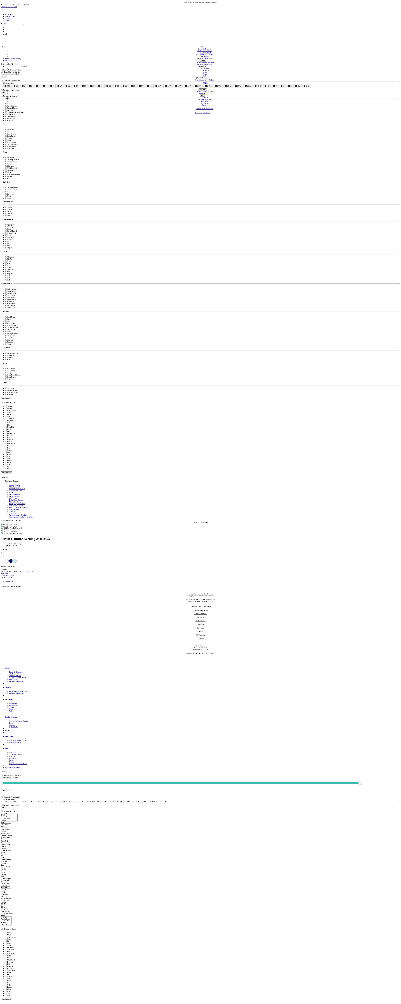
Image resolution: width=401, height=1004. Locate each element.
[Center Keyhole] (7, 837)
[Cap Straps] (6, 917)
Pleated (9, 172)
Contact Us (200, 631)
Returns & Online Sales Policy (200, 607)
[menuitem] (202, 14)
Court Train (11, 295)
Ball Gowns (11, 130)
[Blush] (7, 561)
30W (239, 86)
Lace (8, 241)
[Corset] (7, 839)
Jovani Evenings (14, 496)
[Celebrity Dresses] (7, 835)
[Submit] (24, 24)
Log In (7, 20)
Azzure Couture (14, 485)
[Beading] (5, 863)
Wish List (200, 638)
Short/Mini (10, 301)
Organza (10, 269)
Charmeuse (11, 257)
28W (229, 86)
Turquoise (10, 419)
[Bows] (5, 865)
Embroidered (11, 233)
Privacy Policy (200, 617)
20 (101, 86)
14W (159, 86)
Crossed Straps (12, 190)
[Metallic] (3, 854)
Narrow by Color (10, 402)
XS (268, 86)
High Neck (10, 321)
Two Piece (10, 148)
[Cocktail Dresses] (9, 819)
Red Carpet (11, 118)
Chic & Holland (14, 487)
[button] (202, 47)
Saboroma (12, 511)
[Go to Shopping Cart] (2, 9)
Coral (9, 452)
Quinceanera (11, 116)
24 (118, 86)
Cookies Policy (200, 621)
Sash (8, 246)
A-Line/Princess (12, 353)
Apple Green (11, 410)
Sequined (10, 274)
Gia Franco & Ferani (16, 491)
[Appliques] (5, 862)
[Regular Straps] (6, 919)
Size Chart (4, 573)
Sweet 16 (10, 120)
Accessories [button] (9, 699)
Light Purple (11, 433)
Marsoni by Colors (15, 502)
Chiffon (9, 259)
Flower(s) (10, 237)
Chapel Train (11, 293)
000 (8, 86)
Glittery (9, 207)
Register (7, 18)
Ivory (9, 454)
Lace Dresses (11, 134)
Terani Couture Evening (18, 515)
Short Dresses (11, 146)
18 (93, 86)
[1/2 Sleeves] (7, 908)
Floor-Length (11, 297)
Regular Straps (12, 390)
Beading (10, 227)
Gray (9, 465)
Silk (8, 276)
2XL (307, 86)
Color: (3, 556)
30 (142, 86)
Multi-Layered (12, 168)
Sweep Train (11, 303)
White (9, 469)
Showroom (200, 628)
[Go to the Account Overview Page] (2, 11)
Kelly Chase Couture (16, 500)
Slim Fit (9, 359)
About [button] (7, 748)
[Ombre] (3, 858)
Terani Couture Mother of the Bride (21, 517)
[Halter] (6, 891)
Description (9, 581)
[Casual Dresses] (9, 817)
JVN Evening (13, 498)
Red (8, 448)
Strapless (10, 340)
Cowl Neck (11, 317)
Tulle (8, 280)
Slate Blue (10, 423)
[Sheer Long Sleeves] (7, 913)
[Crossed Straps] (6, 845)
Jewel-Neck (11, 323)
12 (69, 86)
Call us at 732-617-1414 (9, 7)
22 (110, 86)
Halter (9, 319)
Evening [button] (8, 687)
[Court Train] (5, 885)
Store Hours (200, 624)
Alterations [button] (9, 736)
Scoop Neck (11, 336)
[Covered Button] (6, 843)
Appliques (10, 225)
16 (85, 86)
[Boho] (6, 826)
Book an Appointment (12, 767)
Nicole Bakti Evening (16, 506)
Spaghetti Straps (12, 392)
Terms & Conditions (200, 614)
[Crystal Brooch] (5, 867)
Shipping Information (201, 610)
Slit (8, 178)
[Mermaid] (6, 902)
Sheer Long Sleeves (13, 375)
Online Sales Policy (7, 575)
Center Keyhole (12, 162)
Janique (11, 492)
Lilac (9, 431)
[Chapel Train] (5, 884)
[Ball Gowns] (6, 824)
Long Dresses (11, 136)
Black (9, 462)
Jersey (9, 263)
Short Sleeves (11, 377)
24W (209, 86)
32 (150, 86)
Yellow (9, 406)
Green (9, 412)
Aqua (9, 416)
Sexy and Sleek (12, 144)
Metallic (9, 209)
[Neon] (3, 856)
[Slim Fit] (6, 904)
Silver (9, 467)
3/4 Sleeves (11, 371)
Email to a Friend (6, 577)
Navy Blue (10, 427)
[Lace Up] (6, 846)
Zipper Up (10, 198)
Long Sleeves (11, 373)
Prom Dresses (11, 114)
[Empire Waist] (6, 900)
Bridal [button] (7, 668)
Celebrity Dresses (13, 160)
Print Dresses (11, 142)
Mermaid (10, 357)
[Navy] (11, 561)
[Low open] (6, 848)
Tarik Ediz (12, 513)
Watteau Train (11, 308)
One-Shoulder (11, 329)
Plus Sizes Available (13, 174)
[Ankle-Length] (5, 880)
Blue (8, 425)
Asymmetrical (11, 291)
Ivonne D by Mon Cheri (17, 489)
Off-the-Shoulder (12, 327)
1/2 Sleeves (11, 369)
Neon (9, 211)
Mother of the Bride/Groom (16, 112)
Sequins (9, 248)
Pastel (9, 216)
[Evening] (9, 820)
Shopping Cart (10, 16)
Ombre (9, 213)
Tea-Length (11, 306)
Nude (9, 456)
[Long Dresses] (6, 830)
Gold (9, 458)
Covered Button (12, 188)
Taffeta (9, 278)
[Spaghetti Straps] (6, 921)
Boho (9, 132)
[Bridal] (9, 815)
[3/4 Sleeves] (7, 910)
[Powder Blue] (14, 561)
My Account (9, 14)
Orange (9, 450)
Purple (9, 429)
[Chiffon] (4, 873)
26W (219, 86)
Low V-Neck (11, 325)
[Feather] (4, 874)
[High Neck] (6, 893)
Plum (9, 446)
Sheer (9, 196)
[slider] (360, 783)
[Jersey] (4, 876)
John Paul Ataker (14, 494)
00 (17, 86)
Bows (9, 229)
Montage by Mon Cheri (17, 504)
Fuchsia (9, 442)
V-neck (9, 344)
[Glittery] (3, 852)
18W (179, 86)
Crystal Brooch (12, 231)
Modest (9, 138)
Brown (9, 460)
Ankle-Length (11, 289)
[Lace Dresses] (6, 828)
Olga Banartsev (14, 509)
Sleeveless (10, 379)
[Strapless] (6, 923)
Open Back (11, 170)
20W (189, 86)
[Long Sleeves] (7, 912)
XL (299, 86)
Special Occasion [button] (11, 717)
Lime (9, 414)
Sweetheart (10, 342)
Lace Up (10, 192)
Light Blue (10, 421)
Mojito (9, 408)
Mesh (9, 267)
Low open (10, 194)
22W (199, 86)
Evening (10, 110)
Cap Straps (10, 388)
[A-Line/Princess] (6, 899)
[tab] (202, 499)
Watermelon (11, 444)
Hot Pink (10, 439)
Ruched (9, 176)
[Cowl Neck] (6, 889)
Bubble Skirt (11, 158)
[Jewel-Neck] (6, 895)
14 (77, 86)
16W (169, 86)
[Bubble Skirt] (7, 834)
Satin (8, 271)
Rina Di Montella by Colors (18, 507)
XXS (259, 86)
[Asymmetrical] (5, 882)
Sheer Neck (11, 338)
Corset (9, 164)
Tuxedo (7, 730)
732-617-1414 (28, 571)
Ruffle (9, 243)
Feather (9, 235)
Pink (8, 437)
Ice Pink (10, 435)
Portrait (9, 331)
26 (126, 86)
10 (61, 86)
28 (134, 86)
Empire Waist (11, 355)
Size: (2, 553)
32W (249, 86)
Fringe (9, 239)
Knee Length (11, 299)
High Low (10, 166)
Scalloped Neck (12, 334)
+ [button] (6, 483)
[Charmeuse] (4, 871)
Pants (9, 140)
